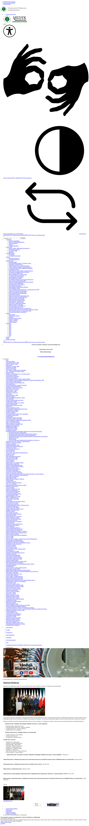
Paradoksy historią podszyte (15, 318)
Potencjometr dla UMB (11, 477)
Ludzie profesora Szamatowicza (16, 277)
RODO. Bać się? (10, 455)
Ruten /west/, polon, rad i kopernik (16, 298)
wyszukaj (5, 238)
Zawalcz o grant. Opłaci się (12, 575)
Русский (32, 235)
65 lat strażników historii (14, 288)
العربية (36, 235)
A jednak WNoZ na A (11, 481)
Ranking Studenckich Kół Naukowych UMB (16, 485)
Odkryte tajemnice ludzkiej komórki (17, 299)
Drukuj (4, 801)
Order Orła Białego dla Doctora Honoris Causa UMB (18, 605)
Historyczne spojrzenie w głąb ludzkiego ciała (19, 295)
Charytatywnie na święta (11, 520)
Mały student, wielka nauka (12, 572)
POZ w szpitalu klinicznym (12, 497)
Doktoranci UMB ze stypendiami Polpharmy (16, 606)
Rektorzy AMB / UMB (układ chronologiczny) (19, 248)
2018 (10, 334)
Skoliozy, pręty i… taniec (12, 390)
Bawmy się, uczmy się (11, 594)
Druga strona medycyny (14, 258)
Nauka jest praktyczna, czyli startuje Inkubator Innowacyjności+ (20, 564)
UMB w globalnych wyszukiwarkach (14, 424)
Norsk (28, 235)
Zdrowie (8, 257)
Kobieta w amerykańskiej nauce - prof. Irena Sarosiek (18, 374)
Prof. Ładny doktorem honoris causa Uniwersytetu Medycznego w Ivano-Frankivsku (25, 474)
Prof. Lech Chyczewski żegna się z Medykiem (16, 535)
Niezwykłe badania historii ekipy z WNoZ (15, 397)
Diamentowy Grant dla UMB (12, 366)
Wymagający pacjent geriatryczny (13, 471)
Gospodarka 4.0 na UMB (12, 459)
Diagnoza (11, 317)
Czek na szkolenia (10, 487)
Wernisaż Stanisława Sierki (12, 604)
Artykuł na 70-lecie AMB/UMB (16, 283)
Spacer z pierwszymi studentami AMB (17, 280)
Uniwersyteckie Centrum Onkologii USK (15, 382)
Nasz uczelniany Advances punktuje (14, 557)
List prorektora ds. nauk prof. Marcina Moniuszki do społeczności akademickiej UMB (25, 380)
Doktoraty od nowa (10, 511)
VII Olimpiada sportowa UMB (13, 615)
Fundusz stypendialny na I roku (13, 489)
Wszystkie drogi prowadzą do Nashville (15, 541)
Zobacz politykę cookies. (6, 822)
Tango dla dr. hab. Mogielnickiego (13, 614)
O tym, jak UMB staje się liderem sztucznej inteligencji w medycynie (24, 440)
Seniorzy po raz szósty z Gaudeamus (14, 472)
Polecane (11, 244)
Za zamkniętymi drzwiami (15, 255)
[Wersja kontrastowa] (5, 340)
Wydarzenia (11, 254)
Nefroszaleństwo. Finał (11, 391)
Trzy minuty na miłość (11, 545)
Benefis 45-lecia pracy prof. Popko (14, 516)
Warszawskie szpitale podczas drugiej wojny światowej (21, 282)
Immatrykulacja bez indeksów (13, 525)
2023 (10, 328)
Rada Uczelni (9, 365)
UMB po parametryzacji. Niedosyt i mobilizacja (16, 531)
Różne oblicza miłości (11, 602)
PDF (7, 801)
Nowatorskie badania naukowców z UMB (15, 623)
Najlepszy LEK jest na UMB (12, 499)
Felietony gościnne (13, 320)
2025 (10, 325)
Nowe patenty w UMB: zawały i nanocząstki (16, 370)
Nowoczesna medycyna (14, 259)
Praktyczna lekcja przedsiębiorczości (14, 540)
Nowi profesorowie (10, 450)
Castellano (14, 235)
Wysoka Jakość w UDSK (12, 429)
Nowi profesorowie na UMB (12, 362)
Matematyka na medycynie (12, 486)
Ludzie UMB (9, 247)
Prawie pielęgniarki (10, 526)
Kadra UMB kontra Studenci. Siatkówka (15, 479)
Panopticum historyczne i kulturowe (17, 284)
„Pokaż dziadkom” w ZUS (12, 612)
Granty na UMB (10, 536)
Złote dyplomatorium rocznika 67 (13, 456)
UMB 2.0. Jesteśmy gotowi (12, 364)
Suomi (39, 235)
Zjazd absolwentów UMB (12, 495)
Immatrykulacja (12, 439)
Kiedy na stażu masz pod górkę (13, 422)
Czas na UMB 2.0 (10, 461)
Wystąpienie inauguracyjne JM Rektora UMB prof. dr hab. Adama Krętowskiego (24, 431)
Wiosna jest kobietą (10, 396)
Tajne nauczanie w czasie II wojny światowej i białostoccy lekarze (23, 309)
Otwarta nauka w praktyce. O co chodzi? (15, 402)
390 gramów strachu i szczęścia (13, 620)
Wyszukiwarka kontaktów (12, 808)
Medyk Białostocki (10, 635)
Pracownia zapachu (10, 361)
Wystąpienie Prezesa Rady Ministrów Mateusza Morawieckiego (23, 434)
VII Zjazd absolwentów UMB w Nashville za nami (17, 505)
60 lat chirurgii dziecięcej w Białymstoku (18, 293)
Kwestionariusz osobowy (14, 249)
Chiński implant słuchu (11, 611)
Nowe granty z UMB (11, 592)
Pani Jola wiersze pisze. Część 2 (13, 587)
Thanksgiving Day (10, 522)
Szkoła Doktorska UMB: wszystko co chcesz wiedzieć (18, 379)
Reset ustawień (82, 233)
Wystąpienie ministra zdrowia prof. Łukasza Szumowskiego (22, 435)
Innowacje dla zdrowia (11, 369)
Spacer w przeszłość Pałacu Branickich (15, 466)
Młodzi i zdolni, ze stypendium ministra (15, 462)
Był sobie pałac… (10, 550)
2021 (10, 330)
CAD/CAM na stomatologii (12, 470)
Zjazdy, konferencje (13, 243)
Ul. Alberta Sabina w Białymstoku (16, 275)
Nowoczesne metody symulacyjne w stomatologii (17, 414)
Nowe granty (9, 394)
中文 (11, 235)
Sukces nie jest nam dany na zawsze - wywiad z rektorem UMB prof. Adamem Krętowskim (26, 609)
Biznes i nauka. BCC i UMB (12, 595)
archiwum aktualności (14, 245)
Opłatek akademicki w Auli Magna (14, 521)
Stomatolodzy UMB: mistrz (12, 506)
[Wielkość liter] (3, 340)
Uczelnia (8, 630)
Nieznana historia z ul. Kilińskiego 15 (17, 305)
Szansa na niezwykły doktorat (13, 507)
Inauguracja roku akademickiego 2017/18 (15, 552)
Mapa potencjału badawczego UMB (14, 405)
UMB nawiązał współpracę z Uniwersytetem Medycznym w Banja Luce (22, 571)
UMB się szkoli (10, 480)
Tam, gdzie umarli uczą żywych (16, 307)
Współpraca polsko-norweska (12, 596)
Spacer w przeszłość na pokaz (13, 407)
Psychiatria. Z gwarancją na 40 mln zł (14, 387)
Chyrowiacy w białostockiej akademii (17, 303)
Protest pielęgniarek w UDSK (13, 517)
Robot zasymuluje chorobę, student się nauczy (16, 532)
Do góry (10, 801)
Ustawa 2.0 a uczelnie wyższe (13, 584)
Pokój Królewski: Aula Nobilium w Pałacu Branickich (21, 270)
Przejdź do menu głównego (9, 1)
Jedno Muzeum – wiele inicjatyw (16, 302)
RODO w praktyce (10, 460)
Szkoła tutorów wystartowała (12, 376)
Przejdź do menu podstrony (9, 3)
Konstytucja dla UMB (11, 367)
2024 (10, 327)
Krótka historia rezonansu (14, 294)
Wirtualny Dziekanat (10, 339)
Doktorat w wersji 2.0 (11, 546)
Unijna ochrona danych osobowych (14, 530)
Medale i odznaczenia (14, 437)
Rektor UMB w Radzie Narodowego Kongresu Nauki (18, 570)
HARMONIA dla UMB (11, 427)
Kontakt (8, 337)
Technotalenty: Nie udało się (12, 410)
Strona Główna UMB (11, 14)
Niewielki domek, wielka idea (13, 625)
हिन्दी (26, 235)
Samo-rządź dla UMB (11, 515)
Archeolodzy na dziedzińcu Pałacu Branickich (19, 272)
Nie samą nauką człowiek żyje (13, 449)
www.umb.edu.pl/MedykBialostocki (45, 356)
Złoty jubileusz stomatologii (15, 285)
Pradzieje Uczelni (13, 262)
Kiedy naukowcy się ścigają (12, 502)
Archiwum (8, 323)
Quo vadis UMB (10, 399)
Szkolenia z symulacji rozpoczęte (13, 617)
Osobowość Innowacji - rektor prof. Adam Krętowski (18, 441)
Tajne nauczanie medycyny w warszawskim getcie (20, 310)
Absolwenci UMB (13, 250)
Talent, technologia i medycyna (13, 527)
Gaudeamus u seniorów (11, 430)
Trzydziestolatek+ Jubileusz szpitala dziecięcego (16, 409)
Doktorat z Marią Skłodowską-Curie (14, 465)
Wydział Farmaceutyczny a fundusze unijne (16, 549)
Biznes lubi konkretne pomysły (13, 619)
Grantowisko (9, 500)
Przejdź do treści (7, 4)
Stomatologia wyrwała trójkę (12, 464)
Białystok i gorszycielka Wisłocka (13, 601)
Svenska (43, 235)
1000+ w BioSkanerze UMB (12, 421)
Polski (4, 235)
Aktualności (8, 239)
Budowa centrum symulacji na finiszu (14, 577)
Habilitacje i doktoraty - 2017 (12, 510)
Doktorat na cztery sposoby (12, 504)
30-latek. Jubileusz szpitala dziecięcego (15, 400)
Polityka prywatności (10, 812)
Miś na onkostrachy (10, 384)
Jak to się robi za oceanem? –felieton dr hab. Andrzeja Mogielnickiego (21, 539)
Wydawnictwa (9, 632)
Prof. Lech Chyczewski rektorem (13, 589)
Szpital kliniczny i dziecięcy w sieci (14, 574)
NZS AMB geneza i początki (15, 278)
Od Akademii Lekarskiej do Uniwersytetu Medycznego (21, 279)
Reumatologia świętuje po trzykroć (14, 514)
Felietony (8, 313)
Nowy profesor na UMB (11, 547)
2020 (10, 332)
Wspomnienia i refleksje (14, 315)
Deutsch (19, 235)
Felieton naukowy (13, 322)
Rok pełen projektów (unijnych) (13, 469)
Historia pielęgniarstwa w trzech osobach (18, 274)
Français (23, 235)
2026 (10, 324)
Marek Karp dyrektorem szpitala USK (14, 579)
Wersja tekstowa (19, 233)
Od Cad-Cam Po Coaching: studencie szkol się (16, 567)
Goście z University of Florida (13, 591)
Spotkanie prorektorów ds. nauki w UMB (15, 610)
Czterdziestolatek (10, 566)
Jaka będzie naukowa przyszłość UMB (15, 585)
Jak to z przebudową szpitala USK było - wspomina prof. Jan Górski (24, 289)
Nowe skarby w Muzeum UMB (13, 556)
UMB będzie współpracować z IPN (14, 559)
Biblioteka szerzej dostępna (12, 467)
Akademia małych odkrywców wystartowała (16, 581)
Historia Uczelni (9, 260)
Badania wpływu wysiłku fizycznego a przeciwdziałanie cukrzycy (20, 580)
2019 (10, 333)
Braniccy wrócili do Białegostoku (13, 519)
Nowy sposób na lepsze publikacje (14, 381)
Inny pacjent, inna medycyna (12, 621)
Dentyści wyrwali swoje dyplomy (13, 442)
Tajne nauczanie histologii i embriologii (18, 312)
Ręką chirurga (12, 314)
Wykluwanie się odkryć (11, 447)
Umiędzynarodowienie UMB (13, 445)
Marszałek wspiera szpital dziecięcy (14, 482)
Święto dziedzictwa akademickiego (17, 300)
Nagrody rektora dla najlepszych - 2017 (15, 509)
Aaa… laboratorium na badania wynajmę (15, 371)
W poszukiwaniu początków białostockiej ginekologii (21, 268)
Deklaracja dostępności (11, 813)
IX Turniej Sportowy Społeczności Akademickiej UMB (18, 420)
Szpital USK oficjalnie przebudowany (14, 446)
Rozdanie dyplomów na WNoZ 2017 (14, 524)
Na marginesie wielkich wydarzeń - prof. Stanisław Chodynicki (20, 607)
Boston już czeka (10, 372)
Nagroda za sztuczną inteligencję (13, 386)
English (8, 235)
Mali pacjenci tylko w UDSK (12, 597)
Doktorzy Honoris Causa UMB (16, 304)
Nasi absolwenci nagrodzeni (12, 492)
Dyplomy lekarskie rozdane (12, 560)
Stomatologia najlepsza (11, 565)
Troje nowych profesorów (12, 377)
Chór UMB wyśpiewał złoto (12, 476)
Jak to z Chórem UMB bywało (16, 273)
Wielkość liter (18, 178)
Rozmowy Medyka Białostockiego (17, 242)
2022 (10, 329)
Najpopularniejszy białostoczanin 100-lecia (18, 287)
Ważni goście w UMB (11, 616)
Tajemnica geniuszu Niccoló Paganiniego (18, 297)
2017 (10, 335)
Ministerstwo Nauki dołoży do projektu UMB (16, 561)
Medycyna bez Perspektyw (12, 490)
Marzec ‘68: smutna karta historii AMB (17, 292)
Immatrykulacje (9, 416)
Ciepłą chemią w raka (11, 582)
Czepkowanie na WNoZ (11, 401)
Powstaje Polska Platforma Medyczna (14, 529)
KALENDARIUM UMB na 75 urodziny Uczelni (20, 263)
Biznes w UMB (9, 537)
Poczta (7, 338)
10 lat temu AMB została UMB (13, 491)
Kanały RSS (9, 811)
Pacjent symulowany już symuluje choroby (15, 501)
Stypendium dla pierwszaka (12, 415)
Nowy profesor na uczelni (12, 512)
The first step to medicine (11, 375)
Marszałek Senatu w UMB (12, 395)
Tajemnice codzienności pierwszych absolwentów (20, 308)
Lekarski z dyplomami (11, 444)
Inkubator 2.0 (9, 406)
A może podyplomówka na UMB (13, 494)
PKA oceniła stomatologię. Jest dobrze (15, 562)
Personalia (11, 252)
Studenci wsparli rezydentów (12, 534)
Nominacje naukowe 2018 (12, 411)
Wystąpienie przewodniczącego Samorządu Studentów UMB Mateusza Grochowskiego (28, 436)
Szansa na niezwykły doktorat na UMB (15, 586)
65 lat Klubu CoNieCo (14, 269)
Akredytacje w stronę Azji (12, 392)
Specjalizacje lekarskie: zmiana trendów (18, 432)
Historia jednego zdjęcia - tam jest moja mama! (19, 265)
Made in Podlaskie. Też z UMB (13, 496)
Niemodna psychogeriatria (12, 590)
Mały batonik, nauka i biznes (12, 389)
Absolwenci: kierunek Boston (12, 425)
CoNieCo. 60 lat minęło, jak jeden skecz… (18, 290)
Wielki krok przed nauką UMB (13, 569)
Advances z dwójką (10, 454)
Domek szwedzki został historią (13, 555)
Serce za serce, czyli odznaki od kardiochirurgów (17, 452)
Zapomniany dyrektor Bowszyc (16, 264)
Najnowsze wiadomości (14, 240)
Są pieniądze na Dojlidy (11, 600)
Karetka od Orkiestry (11, 412)
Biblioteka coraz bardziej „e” (12, 426)
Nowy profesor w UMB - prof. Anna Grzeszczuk (17, 475)
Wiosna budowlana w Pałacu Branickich (15, 599)
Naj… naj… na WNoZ (11, 484)
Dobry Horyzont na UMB (12, 457)
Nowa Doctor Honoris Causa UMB (14, 419)
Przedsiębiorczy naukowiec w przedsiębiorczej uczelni (18, 542)
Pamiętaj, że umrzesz (13, 319)
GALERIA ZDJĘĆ (10, 253)
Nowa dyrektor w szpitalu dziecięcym (14, 576)
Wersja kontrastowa (27, 178)
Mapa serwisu (9, 810)
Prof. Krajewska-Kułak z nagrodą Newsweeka (16, 385)
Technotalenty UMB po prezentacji (14, 417)
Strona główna (9, 627)
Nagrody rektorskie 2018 (11, 404)
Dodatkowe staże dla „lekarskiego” (14, 544)
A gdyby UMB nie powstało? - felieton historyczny (20, 267)
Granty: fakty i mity (10, 451)
